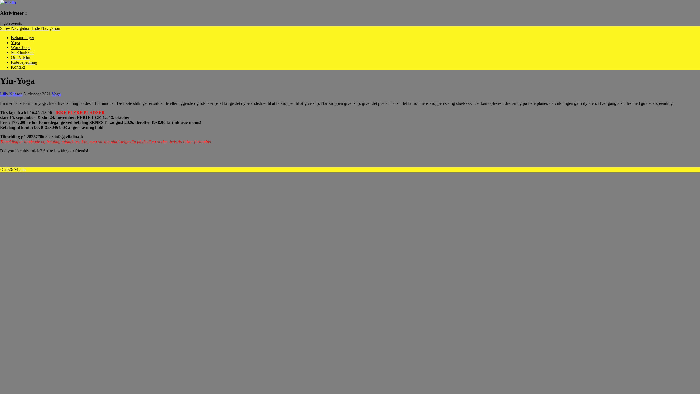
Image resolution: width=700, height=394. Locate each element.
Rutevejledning (24, 62)
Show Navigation (15, 28)
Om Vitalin (20, 57)
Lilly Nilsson (11, 94)
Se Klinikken (22, 52)
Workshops (20, 47)
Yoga (15, 42)
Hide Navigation (45, 28)
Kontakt (18, 67)
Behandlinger (22, 37)
